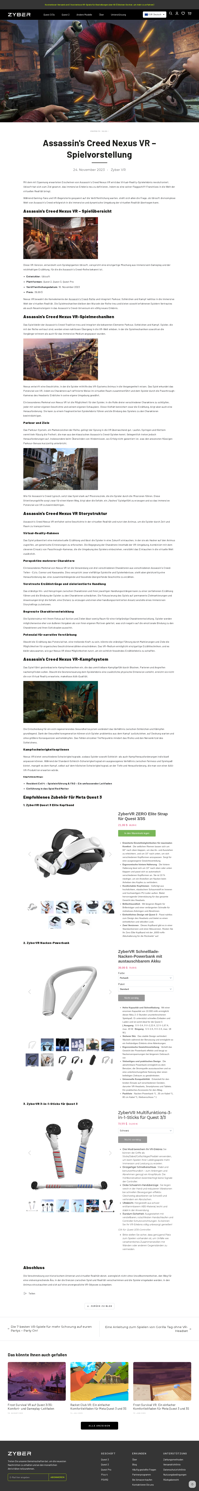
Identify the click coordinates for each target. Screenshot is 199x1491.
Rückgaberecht (171, 1479)
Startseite (95, 131)
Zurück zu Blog (101, 1306)
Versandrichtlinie (171, 1464)
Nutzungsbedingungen (174, 1474)
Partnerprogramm (141, 1474)
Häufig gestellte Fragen (144, 1469)
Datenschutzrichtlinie (174, 1469)
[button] (171, 13)
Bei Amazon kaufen (142, 1479)
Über (134, 1459)
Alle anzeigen (99, 1425)
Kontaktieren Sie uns (143, 1484)
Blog (104, 131)
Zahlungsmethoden (173, 1459)
